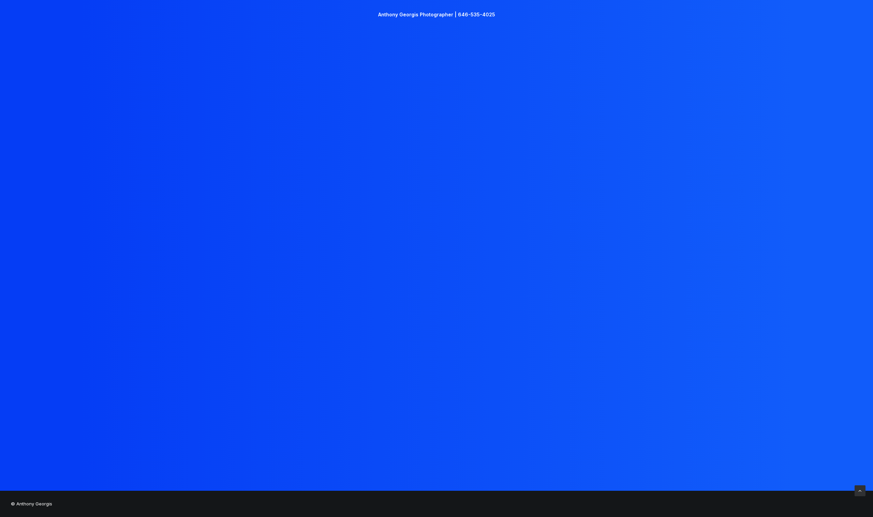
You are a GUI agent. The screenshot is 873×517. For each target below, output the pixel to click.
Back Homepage (436, 304)
